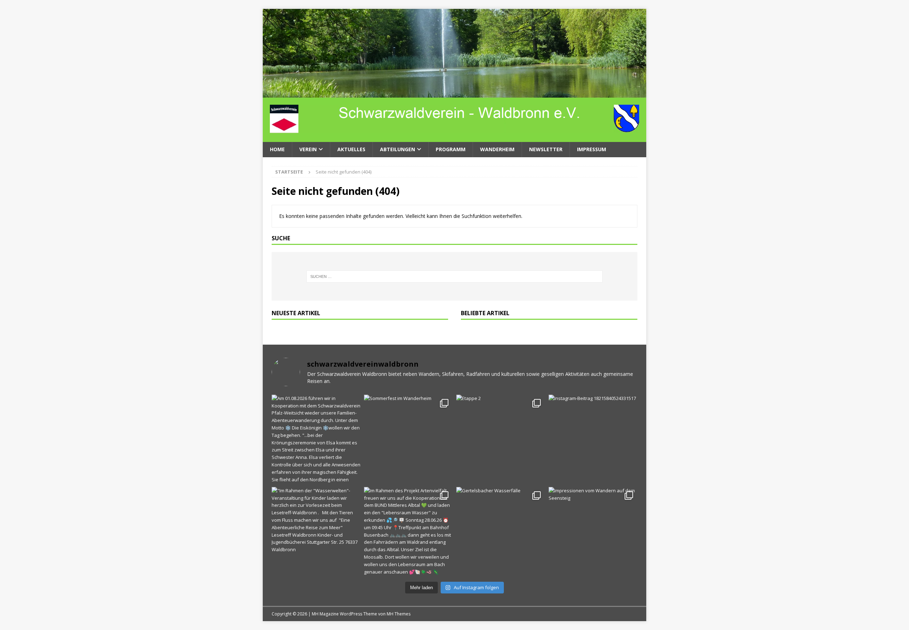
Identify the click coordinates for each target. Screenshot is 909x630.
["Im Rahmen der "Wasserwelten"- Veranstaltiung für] (316, 531)
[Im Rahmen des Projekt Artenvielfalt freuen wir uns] (408, 531)
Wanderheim (497, 149)
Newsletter (545, 149)
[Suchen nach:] (454, 276)
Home (277, 149)
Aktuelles (351, 149)
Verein (308, 149)
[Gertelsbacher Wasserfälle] (500, 531)
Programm (451, 149)
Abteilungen (397, 149)
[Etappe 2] (500, 439)
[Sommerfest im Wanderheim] (408, 439)
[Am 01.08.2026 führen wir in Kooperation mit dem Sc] (316, 439)
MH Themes (398, 614)
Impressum (591, 149)
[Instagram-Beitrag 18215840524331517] (593, 439)
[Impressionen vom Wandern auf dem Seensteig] (593, 531)
